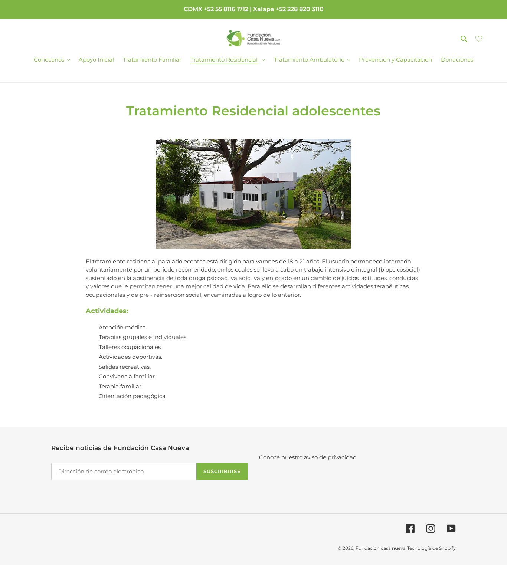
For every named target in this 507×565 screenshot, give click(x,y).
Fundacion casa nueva (381, 548)
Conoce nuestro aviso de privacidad (308, 457)
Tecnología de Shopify (431, 548)
